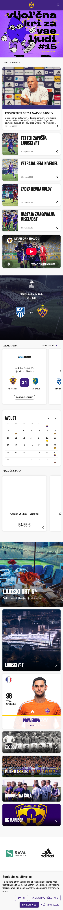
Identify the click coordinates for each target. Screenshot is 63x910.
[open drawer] (5, 5)
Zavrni (21, 898)
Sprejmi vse (29, 905)
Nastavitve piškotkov (44, 898)
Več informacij (50, 905)
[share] (57, 126)
